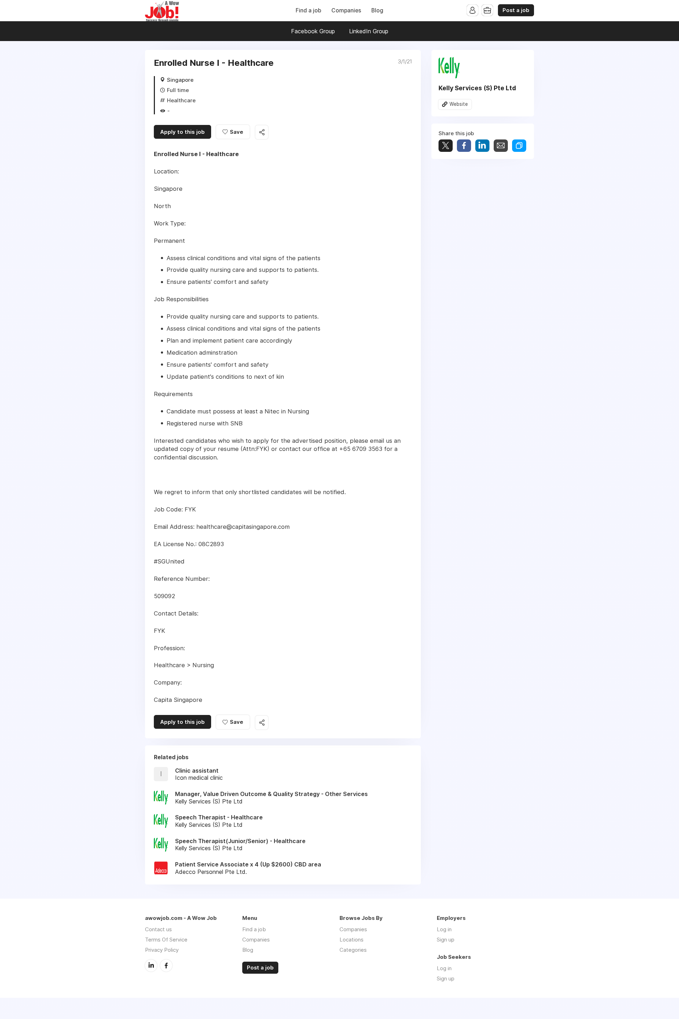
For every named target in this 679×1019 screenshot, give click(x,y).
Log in (444, 929)
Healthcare (181, 100)
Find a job (308, 10)
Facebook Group (313, 31)
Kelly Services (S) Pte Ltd (477, 88)
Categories (353, 949)
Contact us (158, 929)
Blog (377, 10)
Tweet (446, 145)
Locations (352, 939)
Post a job (516, 10)
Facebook (166, 966)
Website (458, 104)
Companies (346, 10)
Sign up (445, 939)
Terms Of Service (166, 939)
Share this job (261, 132)
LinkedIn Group (368, 31)
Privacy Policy (162, 949)
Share (464, 145)
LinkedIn (151, 966)
